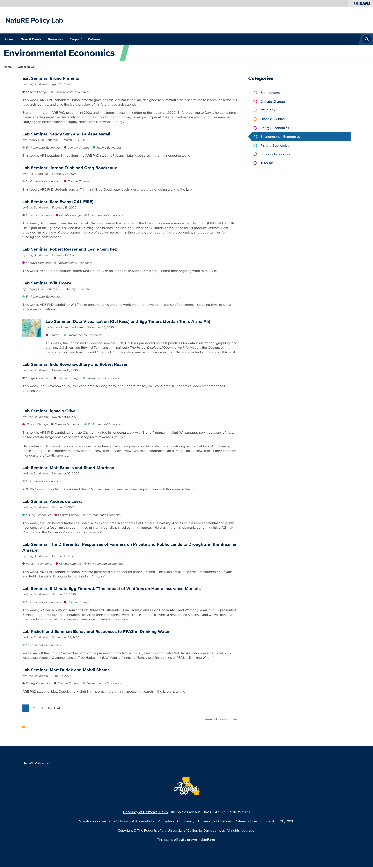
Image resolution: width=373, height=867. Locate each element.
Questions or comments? (98, 821)
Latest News (26, 66)
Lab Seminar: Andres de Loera (52, 501)
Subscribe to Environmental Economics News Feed (23, 727)
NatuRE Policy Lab (34, 20)
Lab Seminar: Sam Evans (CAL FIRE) (57, 201)
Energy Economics (38, 262)
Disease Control (273, 118)
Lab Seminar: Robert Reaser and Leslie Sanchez (69, 249)
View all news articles (221, 719)
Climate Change (37, 92)
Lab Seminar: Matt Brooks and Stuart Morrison (68, 467)
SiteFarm (208, 839)
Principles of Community (176, 821)
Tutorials (55, 335)
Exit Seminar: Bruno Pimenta (50, 78)
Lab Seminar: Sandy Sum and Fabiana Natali (66, 134)
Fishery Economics (109, 147)
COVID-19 (268, 110)
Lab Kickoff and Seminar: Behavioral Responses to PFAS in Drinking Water (96, 631)
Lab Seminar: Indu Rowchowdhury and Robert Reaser (75, 364)
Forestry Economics (39, 215)
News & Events (31, 39)
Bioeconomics (271, 92)
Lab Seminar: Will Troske (46, 283)
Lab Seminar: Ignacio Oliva (48, 411)
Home (9, 39)
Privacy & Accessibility (137, 821)
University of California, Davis (145, 811)
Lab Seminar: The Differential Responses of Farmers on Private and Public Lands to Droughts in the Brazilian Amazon (129, 547)
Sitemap (242, 821)
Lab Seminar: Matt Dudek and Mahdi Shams (66, 670)
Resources (55, 39)
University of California (215, 821)
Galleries (94, 39)
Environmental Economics (72, 92)
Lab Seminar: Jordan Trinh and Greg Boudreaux (69, 167)
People (74, 39)
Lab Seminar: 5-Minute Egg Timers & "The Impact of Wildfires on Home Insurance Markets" (112, 588)
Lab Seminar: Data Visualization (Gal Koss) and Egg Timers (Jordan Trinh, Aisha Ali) (128, 321)
